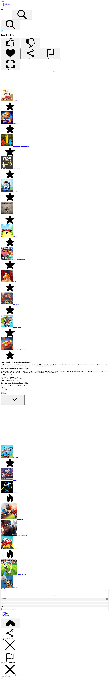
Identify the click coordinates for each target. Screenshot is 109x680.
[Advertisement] (54, 80)
